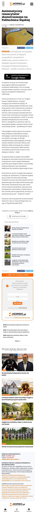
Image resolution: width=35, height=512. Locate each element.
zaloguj (17, 303)
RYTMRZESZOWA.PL (20, 479)
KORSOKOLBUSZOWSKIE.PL (16, 475)
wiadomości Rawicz (21, 489)
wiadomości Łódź (16, 492)
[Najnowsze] (16, 509)
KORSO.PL (4, 475)
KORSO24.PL (5, 477)
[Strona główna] (5, 509)
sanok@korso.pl (10, 456)
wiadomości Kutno (21, 498)
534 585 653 (10, 457)
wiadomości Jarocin (13, 487)
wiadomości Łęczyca (8, 498)
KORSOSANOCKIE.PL (7, 479)
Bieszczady (5, 485)
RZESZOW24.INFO (24, 477)
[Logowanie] (29, 509)
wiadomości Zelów (26, 496)
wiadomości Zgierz (14, 496)
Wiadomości (5, 51)
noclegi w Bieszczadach (17, 485)
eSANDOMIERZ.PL (7, 480)
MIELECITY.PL (14, 477)
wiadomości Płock (14, 494)
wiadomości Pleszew (14, 491)
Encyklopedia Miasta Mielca (21, 480)
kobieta (11, 489)
